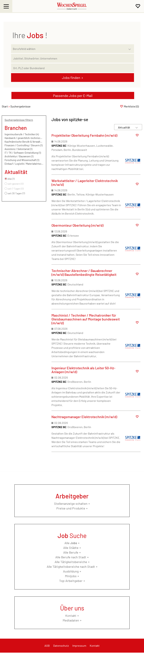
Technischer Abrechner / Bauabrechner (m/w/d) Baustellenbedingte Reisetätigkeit (83, 272)
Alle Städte (70, 548)
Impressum (79, 645)
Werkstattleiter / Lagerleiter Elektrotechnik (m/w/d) (84, 183)
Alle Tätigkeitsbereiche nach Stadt (71, 566)
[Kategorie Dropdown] (130, 47)
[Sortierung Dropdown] (136, 127)
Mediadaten (71, 620)
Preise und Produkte (70, 508)
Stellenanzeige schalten (70, 503)
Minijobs (71, 576)
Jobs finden (71, 77)
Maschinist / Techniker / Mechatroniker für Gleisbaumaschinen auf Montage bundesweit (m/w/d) (85, 319)
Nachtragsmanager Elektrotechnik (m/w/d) (84, 417)
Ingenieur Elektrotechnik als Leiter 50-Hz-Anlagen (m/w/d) (83, 370)
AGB (47, 645)
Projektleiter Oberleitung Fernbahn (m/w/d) (84, 135)
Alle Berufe (70, 552)
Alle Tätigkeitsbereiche (71, 562)
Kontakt (70, 615)
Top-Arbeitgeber (71, 581)
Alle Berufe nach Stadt (70, 557)
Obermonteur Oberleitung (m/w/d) (77, 225)
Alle (70, 543)
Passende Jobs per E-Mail (73, 95)
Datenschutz (61, 645)
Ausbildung (71, 571)
